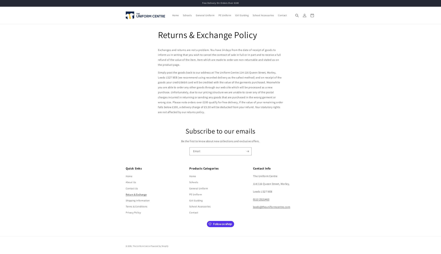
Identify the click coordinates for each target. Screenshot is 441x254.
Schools (193, 182)
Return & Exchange (136, 194)
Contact (193, 212)
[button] (297, 15)
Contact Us (132, 188)
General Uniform (198, 188)
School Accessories (200, 206)
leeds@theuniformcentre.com (271, 207)
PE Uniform (195, 194)
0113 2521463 (261, 199)
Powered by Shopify (159, 246)
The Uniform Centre (141, 246)
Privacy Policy (133, 212)
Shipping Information (138, 200)
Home (129, 176)
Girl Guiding (196, 200)
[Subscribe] (247, 151)
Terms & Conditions (136, 206)
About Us (131, 182)
